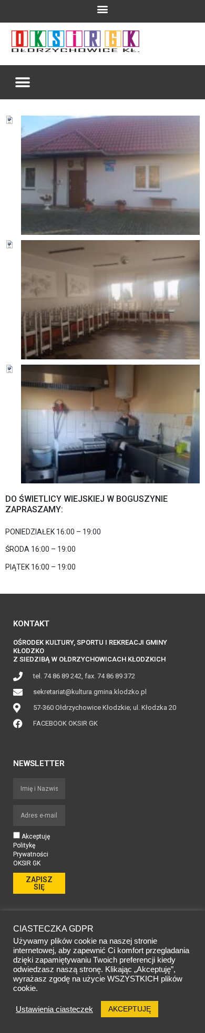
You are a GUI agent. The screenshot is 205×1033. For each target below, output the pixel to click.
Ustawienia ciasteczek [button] (54, 1009)
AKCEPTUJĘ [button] (129, 1009)
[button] (102, 8)
